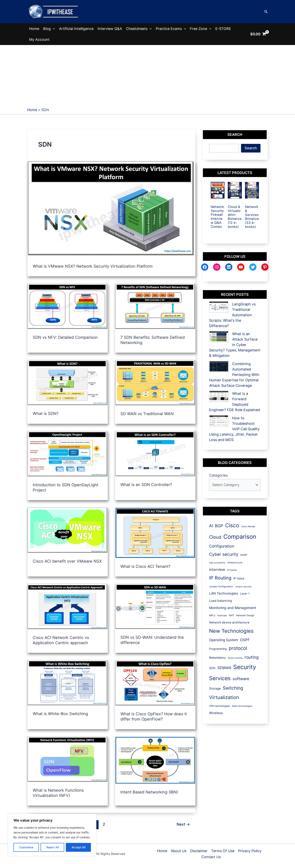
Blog (47, 29)
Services (220, 678)
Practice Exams (169, 29)
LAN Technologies (223, 593)
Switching (233, 688)
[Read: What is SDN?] (67, 382)
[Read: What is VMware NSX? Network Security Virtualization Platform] (111, 209)
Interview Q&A (110, 29)
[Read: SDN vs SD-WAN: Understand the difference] (155, 606)
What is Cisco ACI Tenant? (145, 566)
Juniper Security (243, 586)
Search (251, 148)
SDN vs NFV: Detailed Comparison (65, 337)
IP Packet (232, 570)
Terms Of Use (222, 851)
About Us (178, 851)
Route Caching (235, 658)
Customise (26, 847)
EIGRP (243, 554)
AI (211, 525)
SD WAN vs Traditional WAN (147, 413)
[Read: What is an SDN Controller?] (155, 453)
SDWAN (224, 667)
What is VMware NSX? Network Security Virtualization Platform (93, 266)
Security (244, 667)
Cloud (215, 537)
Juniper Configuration (221, 586)
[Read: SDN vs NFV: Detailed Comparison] (67, 306)
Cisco (232, 525)
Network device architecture (229, 622)
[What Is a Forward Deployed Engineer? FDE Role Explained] (219, 396)
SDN (212, 668)
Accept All (78, 847)
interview (217, 569)
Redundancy (217, 657)
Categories (218, 475)
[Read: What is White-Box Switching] (67, 683)
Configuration (221, 546)
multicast (222, 615)
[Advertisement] (147, 75)
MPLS (212, 615)
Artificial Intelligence (76, 29)
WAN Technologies (242, 706)
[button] (266, 11)
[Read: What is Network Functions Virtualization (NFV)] (67, 759)
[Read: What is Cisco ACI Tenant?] (155, 532)
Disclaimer (199, 851)
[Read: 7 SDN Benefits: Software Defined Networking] (155, 306)
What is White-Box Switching (60, 713)
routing (252, 657)
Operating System (223, 640)
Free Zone (198, 29)
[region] (52, 835)
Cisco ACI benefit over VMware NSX (67, 561)
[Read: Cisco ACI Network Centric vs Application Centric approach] (67, 606)
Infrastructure (234, 562)
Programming (218, 648)
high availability (217, 562)
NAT (231, 615)
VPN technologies (219, 705)
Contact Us (211, 857)
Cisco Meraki (248, 526)
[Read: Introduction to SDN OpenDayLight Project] (67, 453)
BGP (219, 525)
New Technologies (231, 631)
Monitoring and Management (232, 608)
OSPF (245, 640)
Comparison (239, 536)
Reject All (52, 847)
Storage (215, 688)
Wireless (216, 713)
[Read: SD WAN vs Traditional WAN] (155, 382)
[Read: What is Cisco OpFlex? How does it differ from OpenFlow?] (155, 683)
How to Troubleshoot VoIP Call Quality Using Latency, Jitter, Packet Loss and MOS (234, 429)
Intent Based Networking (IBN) (149, 792)
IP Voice (238, 578)
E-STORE (223, 29)
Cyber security (223, 554)
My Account (39, 39)
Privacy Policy (249, 851)
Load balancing (220, 601)
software (241, 678)
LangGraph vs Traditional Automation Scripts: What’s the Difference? (232, 315)
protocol (238, 648)
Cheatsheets (137, 29)
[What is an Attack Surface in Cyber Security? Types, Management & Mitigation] (219, 336)
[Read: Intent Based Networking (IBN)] (155, 760)
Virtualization (224, 697)
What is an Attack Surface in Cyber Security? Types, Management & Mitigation (234, 345)
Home (34, 29)
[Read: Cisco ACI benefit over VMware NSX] (67, 530)
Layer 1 (244, 593)
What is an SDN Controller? (146, 484)
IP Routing (220, 578)
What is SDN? (45, 413)
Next (183, 824)
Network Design (245, 615)
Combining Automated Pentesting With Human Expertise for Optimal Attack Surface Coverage (234, 375)
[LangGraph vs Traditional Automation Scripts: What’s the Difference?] (218, 306)
